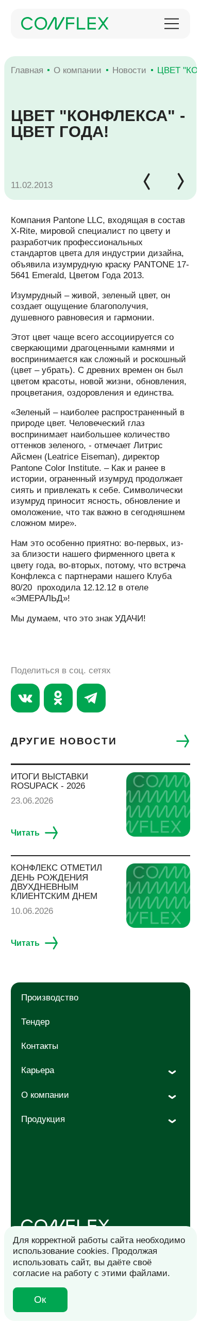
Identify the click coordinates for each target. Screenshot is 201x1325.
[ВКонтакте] (25, 698)
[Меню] (171, 23)
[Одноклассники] (58, 698)
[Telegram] (91, 698)
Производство (49, 998)
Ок (40, 1299)
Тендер (35, 1022)
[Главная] (65, 23)
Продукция (43, 1119)
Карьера (37, 1070)
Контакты (39, 1046)
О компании (45, 1095)
